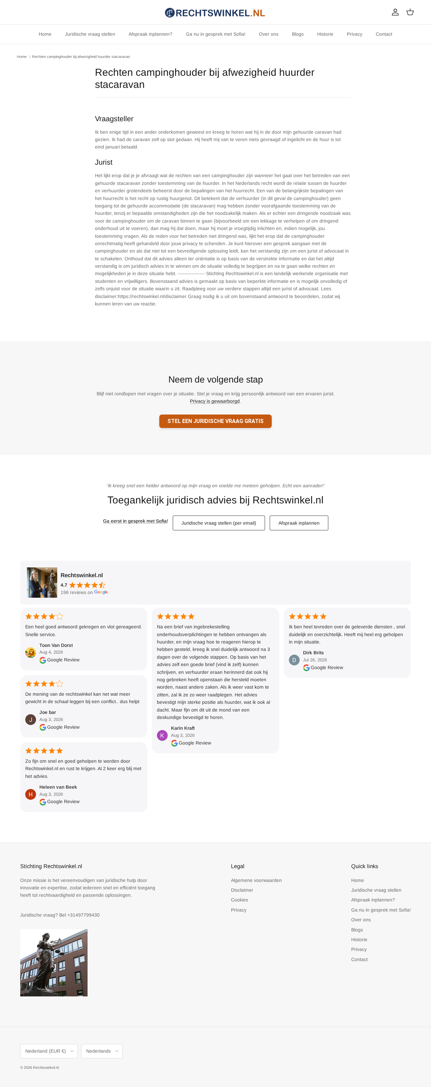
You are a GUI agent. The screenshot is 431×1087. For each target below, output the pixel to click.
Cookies (239, 899)
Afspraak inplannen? (150, 34)
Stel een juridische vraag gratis (215, 421)
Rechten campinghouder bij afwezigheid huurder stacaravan (81, 57)
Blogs (298, 34)
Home (45, 34)
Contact (384, 34)
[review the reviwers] (42, 659)
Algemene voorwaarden (256, 880)
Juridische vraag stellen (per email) (218, 523)
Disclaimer (242, 890)
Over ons (268, 34)
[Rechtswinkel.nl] (215, 12)
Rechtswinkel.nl (46, 1067)
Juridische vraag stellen (90, 34)
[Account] (394, 12)
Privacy (354, 34)
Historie (325, 34)
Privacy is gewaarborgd (215, 401)
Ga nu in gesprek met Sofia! (215, 34)
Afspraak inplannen (299, 523)
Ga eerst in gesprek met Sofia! (135, 521)
